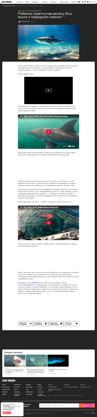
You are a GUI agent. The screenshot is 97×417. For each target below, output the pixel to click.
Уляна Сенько (25, 21)
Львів (27, 2)
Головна (4, 5)
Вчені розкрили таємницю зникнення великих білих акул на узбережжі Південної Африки (36, 371)
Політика (17, 387)
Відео (28, 367)
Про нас (50, 384)
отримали (26, 285)
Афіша (4, 394)
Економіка (29, 387)
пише (26, 74)
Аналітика (53, 2)
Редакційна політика (85, 387)
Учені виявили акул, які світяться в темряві (57, 370)
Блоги (16, 389)
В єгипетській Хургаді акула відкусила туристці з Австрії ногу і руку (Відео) (14, 371)
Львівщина (35, 2)
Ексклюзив (5, 387)
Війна (39, 384)
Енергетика (63, 2)
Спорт (40, 389)
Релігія (40, 387)
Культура (41, 392)
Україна (44, 2)
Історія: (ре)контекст (42, 394)
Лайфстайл (74, 2)
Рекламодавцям (52, 387)
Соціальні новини (17, 394)
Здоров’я (17, 392)
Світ (27, 389)
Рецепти (5, 392)
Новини (7, 367)
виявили (34, 283)
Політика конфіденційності (71, 387)
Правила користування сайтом (54, 390)
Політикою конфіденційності (9, 408)
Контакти (82, 384)
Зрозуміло (7, 412)
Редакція (66, 384)
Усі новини (19, 2)
